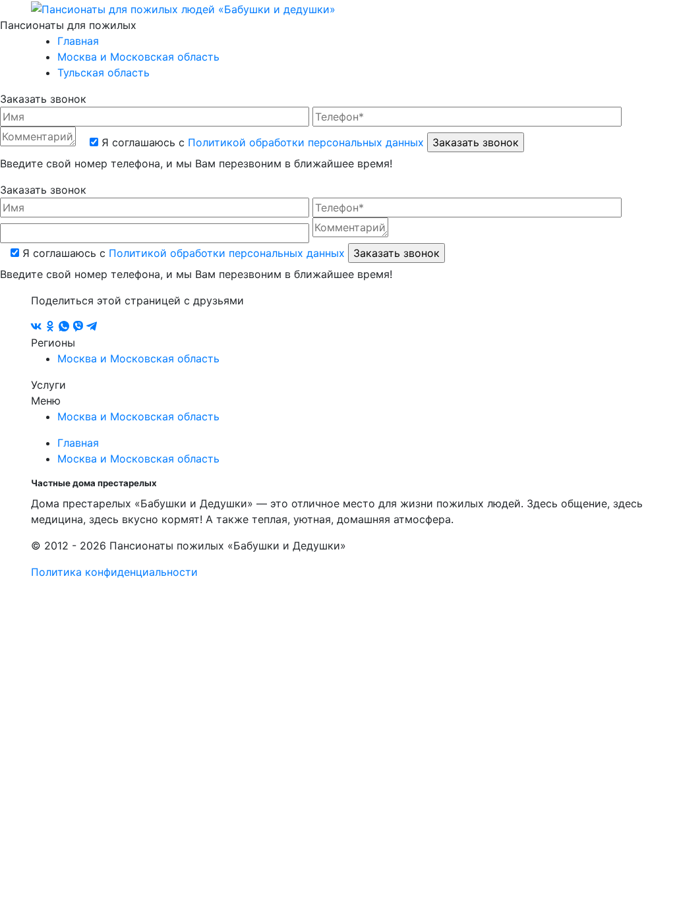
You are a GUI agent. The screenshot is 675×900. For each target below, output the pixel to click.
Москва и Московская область (138, 56)
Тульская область (103, 72)
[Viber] (79, 326)
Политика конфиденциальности (114, 571)
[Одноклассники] (52, 326)
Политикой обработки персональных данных (306, 142)
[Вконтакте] (38, 326)
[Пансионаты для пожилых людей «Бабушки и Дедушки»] (183, 7)
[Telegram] (91, 326)
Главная (78, 40)
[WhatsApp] (66, 326)
